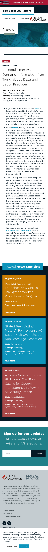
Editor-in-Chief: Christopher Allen (16, 18)
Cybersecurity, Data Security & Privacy (20, 354)
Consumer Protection (25, 351)
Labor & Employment (18, 101)
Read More (10, 312)
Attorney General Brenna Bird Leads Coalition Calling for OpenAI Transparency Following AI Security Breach (23, 383)
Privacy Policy (8, 510)
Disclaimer (7, 513)
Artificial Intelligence (25, 404)
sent (37, 108)
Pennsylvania (16, 344)
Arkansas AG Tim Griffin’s (18, 230)
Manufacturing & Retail (20, 96)
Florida (11, 93)
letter (15, 127)
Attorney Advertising (12, 516)
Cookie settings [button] (10, 546)
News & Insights (8, 527)
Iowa (13, 397)
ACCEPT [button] (24, 546)
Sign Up (38, 453)
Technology (18, 348)
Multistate (20, 93)
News (6, 61)
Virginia (14, 301)
